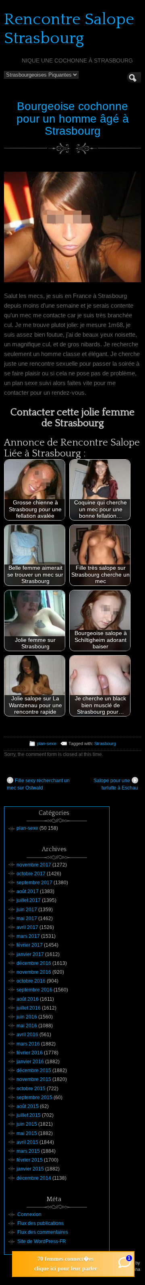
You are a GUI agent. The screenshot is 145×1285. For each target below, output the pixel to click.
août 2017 (28, 891)
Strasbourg (105, 743)
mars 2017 (28, 936)
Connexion (29, 1214)
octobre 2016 (31, 981)
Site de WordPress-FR (41, 1241)
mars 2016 (28, 1044)
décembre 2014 (34, 1178)
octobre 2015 (31, 1088)
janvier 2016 (30, 1061)
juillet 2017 (29, 900)
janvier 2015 (30, 1169)
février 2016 (30, 1053)
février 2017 (30, 945)
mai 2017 (27, 918)
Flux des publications (40, 1223)
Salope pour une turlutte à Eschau (115, 784)
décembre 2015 (34, 1070)
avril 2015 (27, 1142)
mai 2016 (27, 1026)
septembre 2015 (34, 1097)
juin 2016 (27, 1017)
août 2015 (28, 1106)
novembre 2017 (34, 865)
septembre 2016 (34, 990)
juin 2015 (27, 1124)
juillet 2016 (29, 1008)
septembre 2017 (34, 882)
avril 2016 (27, 1034)
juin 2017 (27, 909)
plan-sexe (46, 743)
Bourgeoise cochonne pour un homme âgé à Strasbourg (73, 118)
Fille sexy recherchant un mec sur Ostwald (38, 784)
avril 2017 (27, 927)
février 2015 (30, 1160)
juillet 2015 (29, 1115)
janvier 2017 (30, 954)
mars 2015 (28, 1151)
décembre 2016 (34, 963)
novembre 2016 (34, 972)
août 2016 (28, 999)
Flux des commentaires (42, 1232)
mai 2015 (27, 1133)
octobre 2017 (31, 874)
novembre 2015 (34, 1079)
